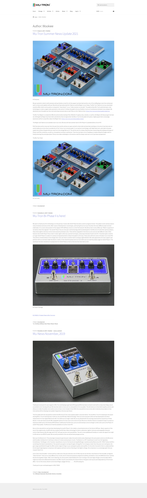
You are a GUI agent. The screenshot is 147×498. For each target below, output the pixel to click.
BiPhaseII (37, 473)
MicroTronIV (49, 473)
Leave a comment (57, 330)
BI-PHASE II (36, 315)
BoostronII (42, 473)
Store (34, 11)
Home (36, 17)
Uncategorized (41, 206)
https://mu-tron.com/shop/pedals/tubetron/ (98, 111)
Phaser (52, 323)
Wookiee (48, 30)
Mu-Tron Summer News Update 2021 (55, 34)
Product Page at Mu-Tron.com (47, 315)
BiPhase (42, 323)
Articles (49, 11)
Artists (57, 11)
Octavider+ (59, 473)
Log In (76, 11)
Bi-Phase (37, 323)
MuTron (54, 473)
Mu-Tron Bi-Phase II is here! (49, 216)
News (39, 472)
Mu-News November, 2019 (49, 334)
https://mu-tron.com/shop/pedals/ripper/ (73, 119)
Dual (45, 323)
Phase (48, 323)
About (63, 11)
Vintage (40, 11)
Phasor (56, 323)
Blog (71, 11)
